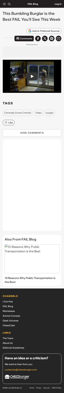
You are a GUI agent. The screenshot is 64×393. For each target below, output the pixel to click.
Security (46, 388)
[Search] (9, 4)
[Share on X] (45, 38)
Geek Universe (10, 320)
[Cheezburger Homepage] (32, 377)
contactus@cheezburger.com (21, 369)
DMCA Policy (56, 388)
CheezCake (9, 325)
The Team (8, 338)
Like (10, 122)
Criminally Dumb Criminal (17, 112)
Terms (31, 388)
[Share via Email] (58, 38)
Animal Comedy (11, 315)
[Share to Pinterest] (51, 38)
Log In (58, 3)
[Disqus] (32, 186)
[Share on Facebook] (38, 38)
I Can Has (8, 301)
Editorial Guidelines (13, 347)
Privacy (38, 388)
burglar (49, 112)
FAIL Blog (33, 3)
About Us (8, 342)
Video (38, 112)
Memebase (9, 311)
